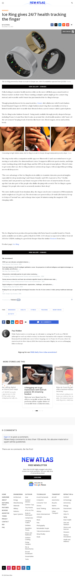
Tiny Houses (29, 507)
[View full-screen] (73, 31)
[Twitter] (55, 24)
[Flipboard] (67, 24)
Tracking (44, 309)
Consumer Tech (42, 503)
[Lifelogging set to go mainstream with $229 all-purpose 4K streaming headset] (37, 374)
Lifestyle (39, 517)
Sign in (7, 437)
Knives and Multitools (28, 534)
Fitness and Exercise (67, 528)
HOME (4, 494)
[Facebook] (52, 24)
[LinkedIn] (59, 24)
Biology (65, 506)
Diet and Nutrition (66, 523)
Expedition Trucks (28, 529)
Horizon (53, 238)
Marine (54, 506)
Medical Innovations (67, 536)
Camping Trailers (28, 521)
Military (15, 508)
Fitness (33, 309)
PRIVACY (4, 519)
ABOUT (4, 500)
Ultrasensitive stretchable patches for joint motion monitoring (19, 274)
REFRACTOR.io (68, 494)
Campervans (29, 518)
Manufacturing (18, 503)
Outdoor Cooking (27, 538)
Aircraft (54, 497)
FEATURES (5, 507)
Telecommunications (43, 531)
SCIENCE (66, 497)
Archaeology (67, 500)
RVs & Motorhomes (29, 548)
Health (23, 309)
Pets (38, 523)
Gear (26, 497)
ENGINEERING (18, 494)
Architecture (17, 497)
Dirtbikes (28, 525)
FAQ (3, 527)
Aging (65, 517)
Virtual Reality (41, 534)
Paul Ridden (17, 331)
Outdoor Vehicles (27, 501)
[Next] (70, 386)
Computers (40, 500)
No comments (46, 322)
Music (38, 520)
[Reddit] (63, 24)
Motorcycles (56, 508)
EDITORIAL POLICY (5, 504)
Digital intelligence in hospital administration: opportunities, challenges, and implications (27, 284)
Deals (38, 537)
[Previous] (5, 386)
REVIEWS (5, 510)
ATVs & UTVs (29, 510)
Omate (39, 103)
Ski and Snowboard (28, 552)
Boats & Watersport (28, 514)
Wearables (5, 10)
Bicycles (54, 503)
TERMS (4, 516)
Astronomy (67, 503)
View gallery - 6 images (37, 87)
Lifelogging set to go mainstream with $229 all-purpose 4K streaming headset (35, 390)
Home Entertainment (43, 514)
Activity (11, 314)
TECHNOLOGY (41, 494)
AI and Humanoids (42, 497)
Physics (65, 511)
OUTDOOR (28, 494)
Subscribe (37, 477)
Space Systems (18, 514)
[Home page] (37, 3)
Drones (39, 506)
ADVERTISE (5, 513)
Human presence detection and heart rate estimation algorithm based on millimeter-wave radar (28, 279)
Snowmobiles (29, 556)
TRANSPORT (56, 494)
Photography (41, 525)
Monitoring (57, 309)
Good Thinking (41, 508)
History (39, 511)
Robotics (16, 511)
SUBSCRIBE (5, 497)
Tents (27, 559)
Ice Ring (16, 244)
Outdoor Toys (29, 505)
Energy (15, 500)
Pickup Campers (28, 543)
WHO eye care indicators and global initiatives (15, 262)
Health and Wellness (66, 540)
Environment (67, 508)
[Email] (71, 24)
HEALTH (66, 514)
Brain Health (67, 520)
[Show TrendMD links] (72, 299)
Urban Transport (55, 512)
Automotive (55, 500)
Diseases (66, 532)
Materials (16, 506)
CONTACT (5, 522)
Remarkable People (43, 528)
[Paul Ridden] (6, 333)
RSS (3, 524)
